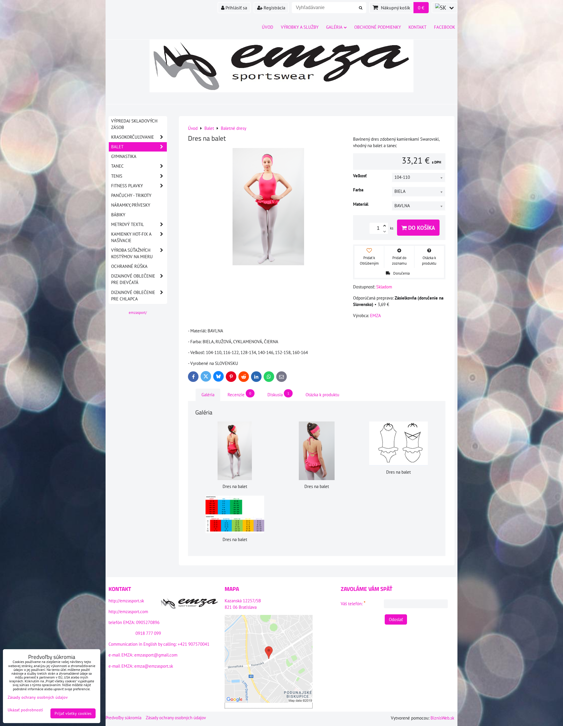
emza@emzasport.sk (153, 666)
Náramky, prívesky (130, 205)
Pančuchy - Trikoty (131, 195)
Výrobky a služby (299, 27)
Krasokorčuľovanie (132, 137)
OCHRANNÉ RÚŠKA (129, 266)
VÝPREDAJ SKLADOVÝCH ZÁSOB (134, 124)
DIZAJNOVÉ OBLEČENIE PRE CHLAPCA (133, 296)
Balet (117, 146)
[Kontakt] (189, 604)
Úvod (267, 27)
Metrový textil (127, 224)
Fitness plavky (127, 185)
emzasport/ (138, 312)
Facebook (444, 27)
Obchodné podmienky (377, 27)
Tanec (117, 166)
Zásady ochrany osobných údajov (176, 717)
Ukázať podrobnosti (25, 710)
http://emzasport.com (128, 611)
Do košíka (421, 227)
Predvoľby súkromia (123, 717)
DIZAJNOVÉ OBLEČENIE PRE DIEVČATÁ (133, 279)
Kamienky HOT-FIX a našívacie (131, 237)
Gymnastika (123, 156)
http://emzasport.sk (126, 600)
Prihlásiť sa (235, 8)
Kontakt (417, 27)
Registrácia (273, 8)
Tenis (116, 176)
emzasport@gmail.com (155, 655)
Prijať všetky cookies (73, 713)
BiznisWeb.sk (442, 718)
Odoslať (396, 619)
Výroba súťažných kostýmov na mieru (132, 253)
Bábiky (118, 214)
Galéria (334, 27)
